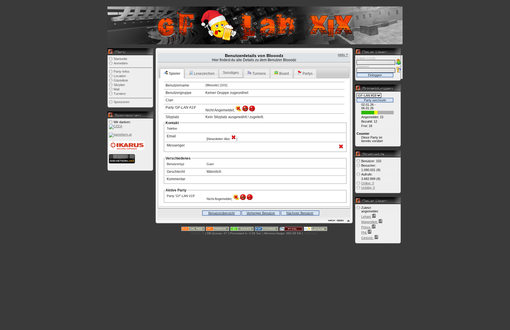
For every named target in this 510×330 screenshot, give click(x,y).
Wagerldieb (369, 222)
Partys (307, 73)
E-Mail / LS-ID (366, 58)
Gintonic (367, 238)
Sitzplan (119, 85)
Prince (366, 227)
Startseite (120, 59)
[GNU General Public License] (217, 230)
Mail (116, 89)
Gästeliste (121, 80)
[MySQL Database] (291, 230)
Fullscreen (311, 233)
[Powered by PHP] (266, 230)
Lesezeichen (204, 73)
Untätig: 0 (368, 187)
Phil (364, 232)
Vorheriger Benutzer (260, 213)
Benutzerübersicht (221, 213)
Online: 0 (367, 183)
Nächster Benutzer (299, 213)
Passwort (363, 66)
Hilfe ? (343, 55)
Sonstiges (231, 73)
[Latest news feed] (193, 230)
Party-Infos (122, 71)
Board (283, 73)
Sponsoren (121, 102)
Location (120, 76)
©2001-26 (197, 233)
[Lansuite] (315, 230)
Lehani (366, 216)
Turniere (120, 93)
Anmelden (121, 63)
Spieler (174, 73)
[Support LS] (242, 230)
